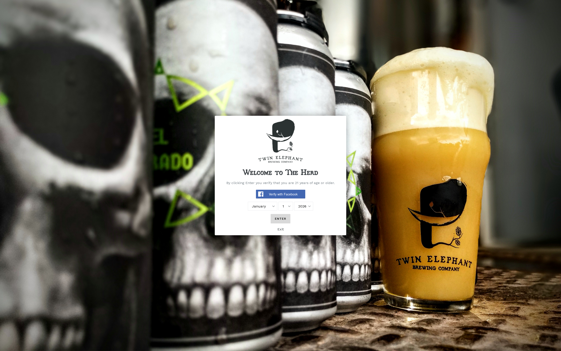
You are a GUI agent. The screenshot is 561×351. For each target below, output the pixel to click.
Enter (280, 218)
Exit (280, 229)
